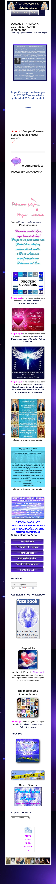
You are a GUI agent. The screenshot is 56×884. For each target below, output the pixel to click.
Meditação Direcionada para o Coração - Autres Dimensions (28, 339)
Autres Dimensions (25, 12)
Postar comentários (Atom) (29, 222)
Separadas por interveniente (35, 12)
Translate (31, 588)
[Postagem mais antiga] (30, 217)
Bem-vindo (16, 12)
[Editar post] (13, 142)
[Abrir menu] (42, 13)
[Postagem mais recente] (26, 206)
